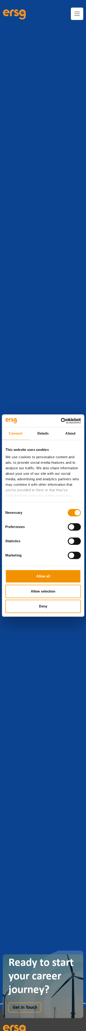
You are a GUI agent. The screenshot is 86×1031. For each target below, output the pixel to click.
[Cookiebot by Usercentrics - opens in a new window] (61, 421)
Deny (43, 606)
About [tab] (70, 433)
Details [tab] (43, 433)
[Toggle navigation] (77, 14)
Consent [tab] (15, 433)
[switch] (74, 527)
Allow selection (43, 591)
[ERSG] (14, 14)
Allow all (43, 576)
